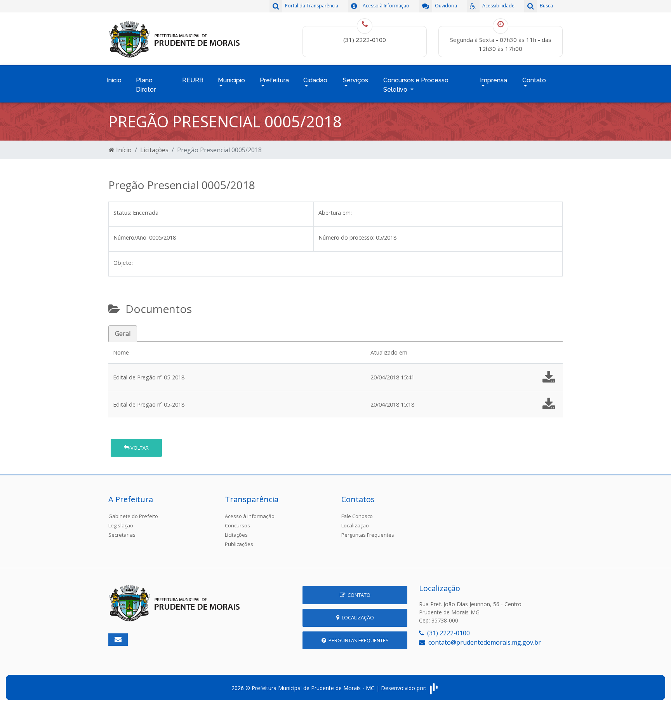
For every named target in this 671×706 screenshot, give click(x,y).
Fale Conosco (357, 516)
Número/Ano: (130, 237)
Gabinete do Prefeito (133, 516)
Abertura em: (335, 212)
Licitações (154, 150)
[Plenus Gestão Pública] (434, 688)
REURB (192, 80)
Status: (122, 212)
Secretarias (122, 534)
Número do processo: (346, 237)
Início (114, 80)
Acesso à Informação (250, 516)
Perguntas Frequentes (367, 534)
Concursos (237, 525)
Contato (357, 594)
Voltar (139, 447)
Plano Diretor (146, 85)
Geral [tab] (122, 333)
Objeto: (123, 262)
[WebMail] (118, 639)
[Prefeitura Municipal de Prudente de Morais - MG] (174, 38)
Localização (355, 525)
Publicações (239, 544)
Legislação (120, 525)
